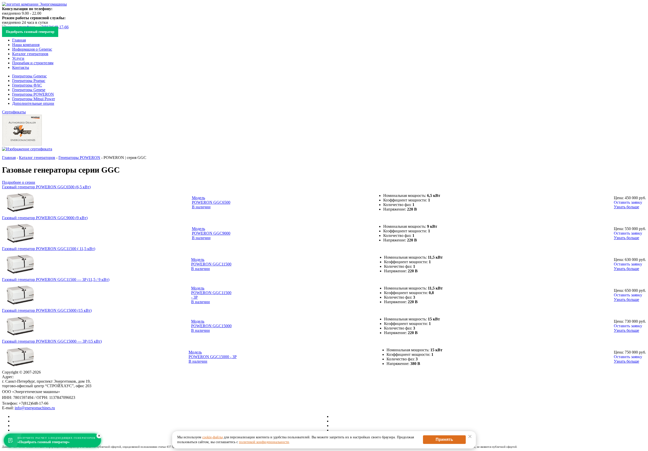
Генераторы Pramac (28, 80)
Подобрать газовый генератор (30, 32)
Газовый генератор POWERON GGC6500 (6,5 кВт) (46, 187)
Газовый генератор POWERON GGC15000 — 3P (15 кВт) (52, 341)
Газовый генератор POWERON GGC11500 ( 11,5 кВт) (48, 249)
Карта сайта (341, 421)
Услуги (18, 58)
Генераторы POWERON (33, 94)
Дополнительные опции (33, 103)
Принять (444, 439)
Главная (19, 40)
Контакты (20, 67)
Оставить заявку (628, 202)
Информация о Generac (32, 49)
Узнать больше (626, 207)
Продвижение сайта (348, 416)
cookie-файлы (212, 437)
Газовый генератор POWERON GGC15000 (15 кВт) (47, 310)
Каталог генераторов (30, 54)
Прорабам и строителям (32, 63)
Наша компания (25, 45)
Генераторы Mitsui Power (33, 99)
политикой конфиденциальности (264, 442)
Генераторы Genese (28, 90)
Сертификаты (14, 112)
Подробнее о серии (18, 182)
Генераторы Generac (29, 76)
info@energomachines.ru (35, 408)
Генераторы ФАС (27, 85)
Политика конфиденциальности (359, 425)
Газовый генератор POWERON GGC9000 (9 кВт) (45, 218)
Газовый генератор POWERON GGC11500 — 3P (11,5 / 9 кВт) (55, 279)
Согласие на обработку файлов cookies (364, 430)
